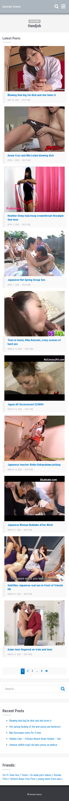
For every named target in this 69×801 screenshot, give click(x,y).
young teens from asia (49, 779)
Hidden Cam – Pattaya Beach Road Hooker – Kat (35, 738)
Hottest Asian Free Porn (22, 779)
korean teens (12, 7)
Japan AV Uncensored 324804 (26, 404)
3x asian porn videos (40, 775)
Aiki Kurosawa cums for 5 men (25, 732)
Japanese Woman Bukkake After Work (30, 525)
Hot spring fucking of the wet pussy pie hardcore (34, 726)
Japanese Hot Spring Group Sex (26, 279)
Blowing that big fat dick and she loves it (32, 95)
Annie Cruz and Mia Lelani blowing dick (31, 155)
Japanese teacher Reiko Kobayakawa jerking (34, 464)
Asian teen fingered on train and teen (30, 649)
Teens (24, 775)
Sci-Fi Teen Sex (11, 775)
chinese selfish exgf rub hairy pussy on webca (33, 744)
